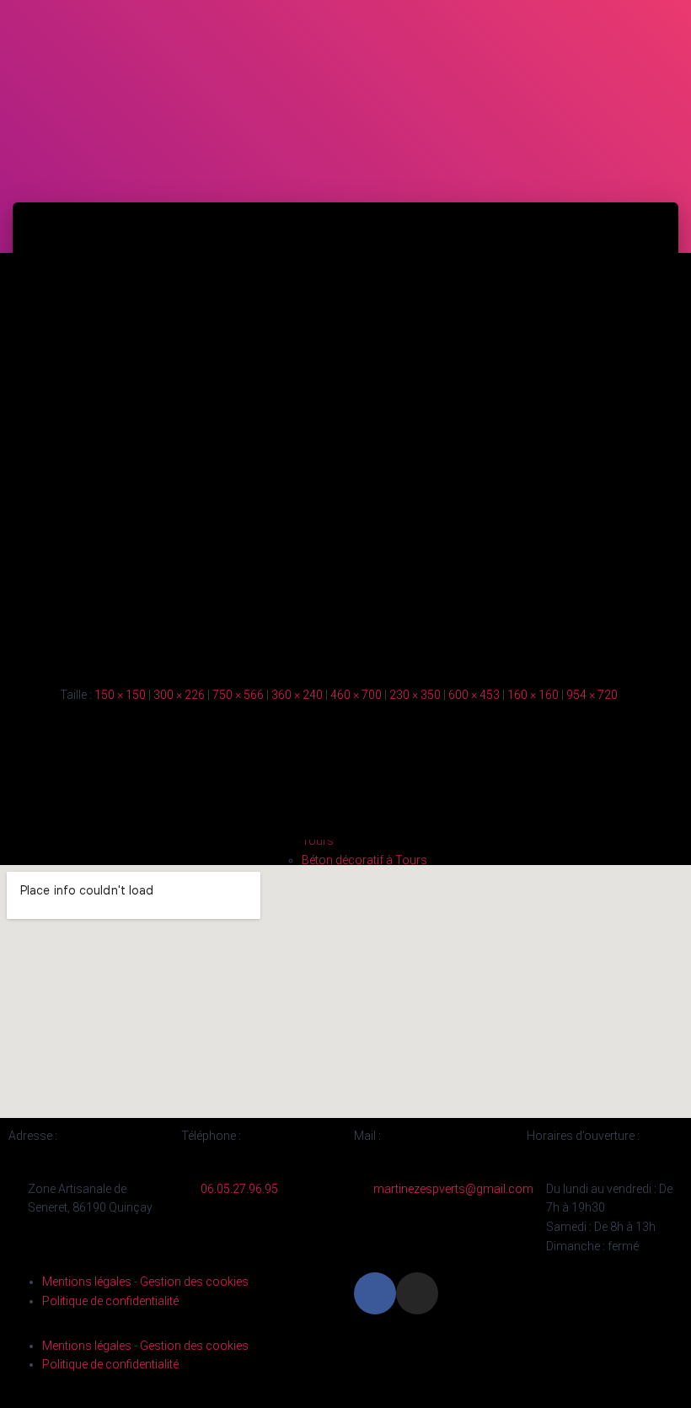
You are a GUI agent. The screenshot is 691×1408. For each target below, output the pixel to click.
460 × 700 (356, 694)
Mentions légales (86, 1281)
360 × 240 (297, 694)
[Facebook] (375, 1293)
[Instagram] (417, 1293)
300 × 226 (179, 694)
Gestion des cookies (194, 1281)
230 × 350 (415, 694)
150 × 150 (120, 694)
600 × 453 (474, 694)
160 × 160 (533, 694)
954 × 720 (592, 694)
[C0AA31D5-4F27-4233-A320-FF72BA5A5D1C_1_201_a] (345, 430)
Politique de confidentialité (110, 1301)
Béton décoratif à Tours (364, 860)
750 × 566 (238, 694)
